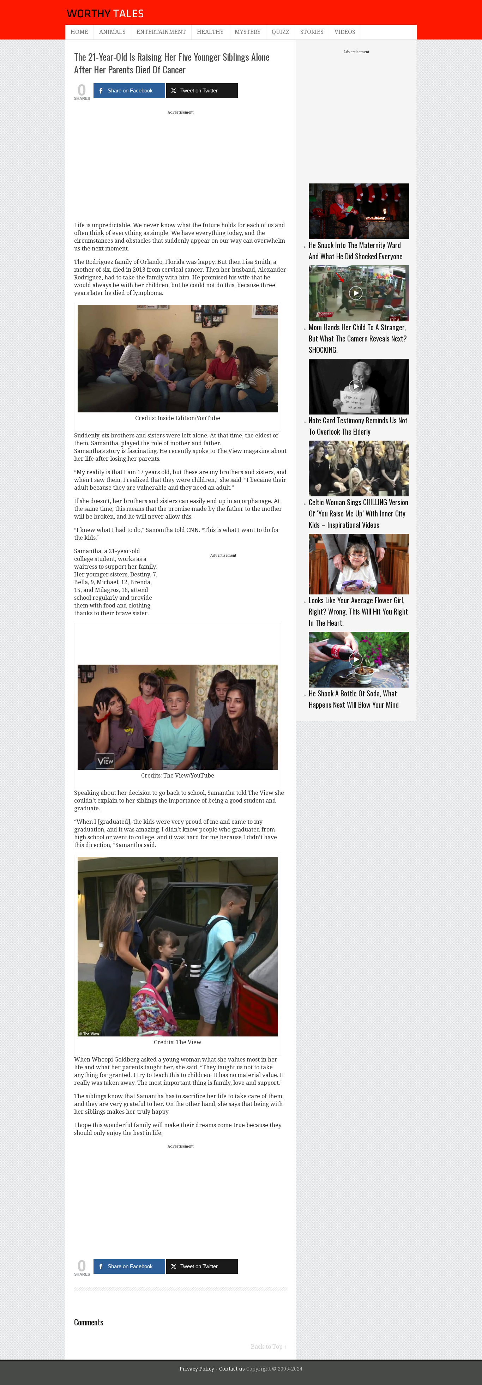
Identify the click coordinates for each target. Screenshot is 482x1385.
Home (79, 32)
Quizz (280, 32)
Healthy (210, 32)
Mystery (248, 32)
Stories (312, 32)
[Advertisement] (180, 165)
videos (345, 32)
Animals (112, 32)
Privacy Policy (197, 1369)
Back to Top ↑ (269, 1346)
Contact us (232, 1369)
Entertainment (161, 32)
